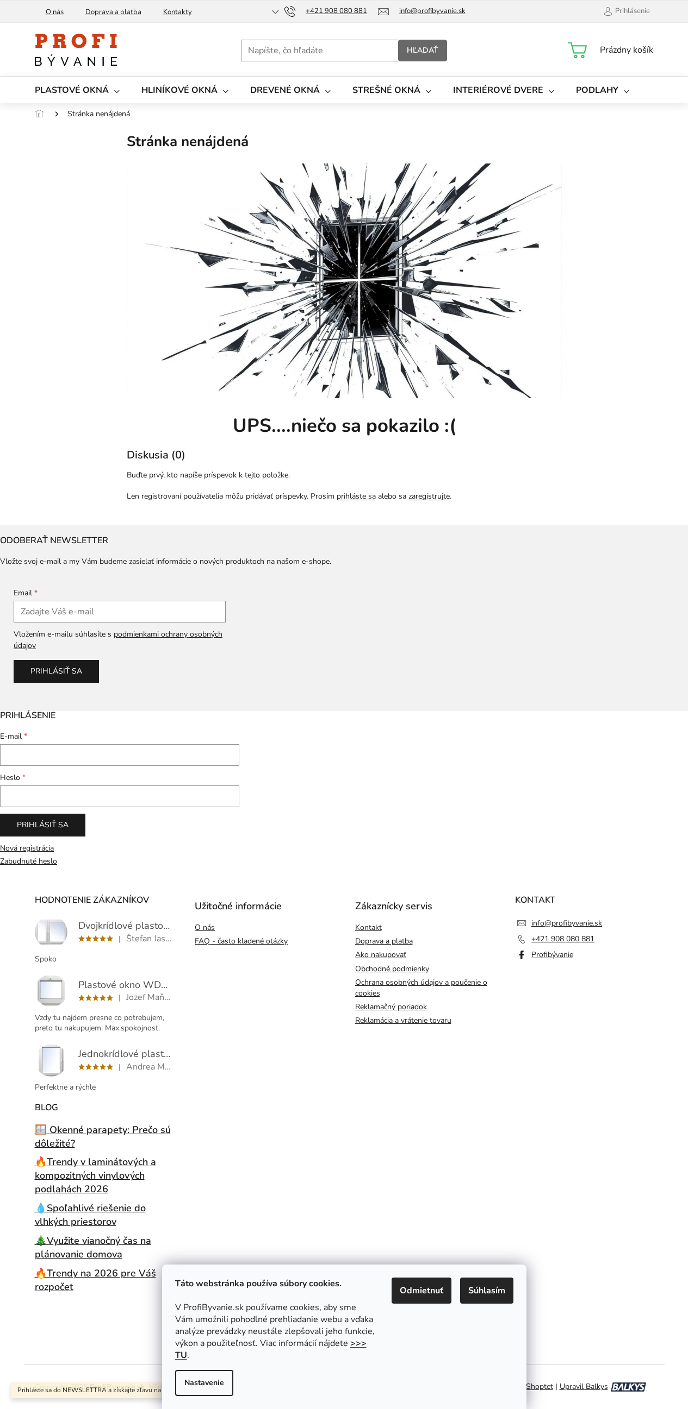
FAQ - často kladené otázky (241, 941)
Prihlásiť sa (56, 671)
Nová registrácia (27, 848)
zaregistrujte (429, 496)
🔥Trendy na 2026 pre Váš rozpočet (95, 1280)
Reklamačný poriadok (391, 1007)
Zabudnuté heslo (28, 861)
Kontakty (177, 12)
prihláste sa (356, 496)
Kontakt (368, 927)
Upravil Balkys (584, 1386)
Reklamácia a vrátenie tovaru (403, 1020)
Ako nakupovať (380, 954)
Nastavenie (204, 1382)
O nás (55, 12)
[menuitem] (77, 90)
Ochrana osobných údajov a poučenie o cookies (421, 987)
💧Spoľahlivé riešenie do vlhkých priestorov (90, 1215)
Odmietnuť (421, 1291)
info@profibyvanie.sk (566, 923)
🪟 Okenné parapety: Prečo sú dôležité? (103, 1136)
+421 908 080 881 (562, 939)
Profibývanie (552, 954)
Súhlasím (486, 1291)
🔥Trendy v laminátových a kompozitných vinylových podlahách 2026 (95, 1175)
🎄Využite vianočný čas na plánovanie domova (93, 1247)
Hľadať (422, 50)
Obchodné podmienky (392, 969)
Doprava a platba (113, 12)
